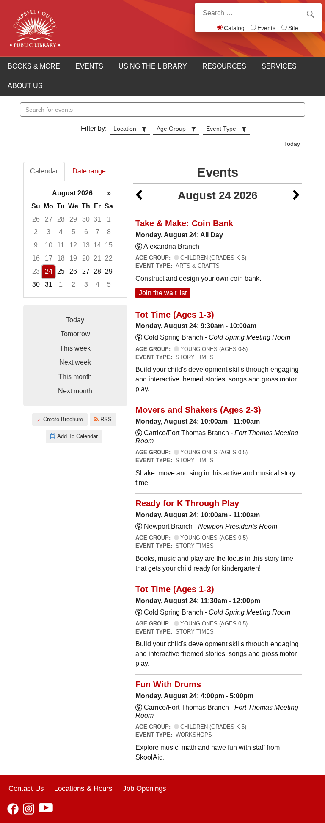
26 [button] (36, 219)
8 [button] (109, 232)
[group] (75, 239)
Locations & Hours (83, 788)
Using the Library (152, 66)
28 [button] (61, 219)
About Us (25, 85)
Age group (171, 128)
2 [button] (36, 232)
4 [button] (61, 232)
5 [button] (73, 232)
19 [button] (73, 258)
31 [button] (97, 219)
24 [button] (48, 271)
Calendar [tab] (44, 171)
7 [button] (97, 232)
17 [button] (48, 258)
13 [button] (86, 245)
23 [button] (36, 271)
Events (266, 28)
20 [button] (86, 258)
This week (75, 348)
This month (75, 376)
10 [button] (48, 245)
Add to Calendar (76, 436)
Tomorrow (75, 333)
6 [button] (86, 232)
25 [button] (61, 271)
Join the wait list (163, 292)
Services (279, 66)
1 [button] (109, 219)
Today (292, 143)
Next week (75, 362)
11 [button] (60, 245)
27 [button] (48, 219)
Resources (224, 66)
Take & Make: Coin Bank (184, 223)
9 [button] (36, 245)
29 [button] (73, 219)
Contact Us (26, 788)
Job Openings (144, 788)
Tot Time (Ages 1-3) (174, 314)
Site (293, 28)
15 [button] (109, 245)
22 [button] (109, 258)
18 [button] (61, 258)
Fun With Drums (168, 684)
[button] (138, 195)
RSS (105, 419)
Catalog (234, 28)
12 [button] (73, 245)
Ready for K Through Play (187, 503)
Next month (75, 391)
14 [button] (97, 245)
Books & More (34, 66)
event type (221, 128)
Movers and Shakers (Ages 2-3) (198, 409)
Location (124, 128)
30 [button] (86, 219)
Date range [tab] (89, 171)
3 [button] (48, 232)
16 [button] (36, 258)
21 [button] (97, 258)
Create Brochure (62, 419)
